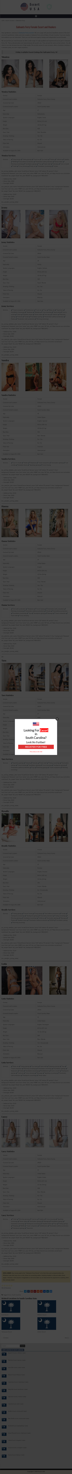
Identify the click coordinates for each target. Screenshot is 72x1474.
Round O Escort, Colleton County (17, 1353)
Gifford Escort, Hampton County (16, 1440)
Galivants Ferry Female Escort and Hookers (36, 27)
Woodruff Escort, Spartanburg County (18, 1425)
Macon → (68, 1338)
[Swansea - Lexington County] (4, 1449)
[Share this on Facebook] (28, 1291)
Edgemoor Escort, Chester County (17, 1396)
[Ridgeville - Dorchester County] (4, 1391)
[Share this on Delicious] (51, 1291)
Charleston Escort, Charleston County (18, 1382)
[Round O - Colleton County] (4, 1355)
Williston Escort (41, 1315)
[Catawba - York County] (4, 1406)
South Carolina (10, 20)
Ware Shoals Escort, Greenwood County (18, 1418)
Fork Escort (5, 1315)
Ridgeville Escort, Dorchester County (18, 1389)
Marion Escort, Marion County (16, 1455)
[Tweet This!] (25, 1291)
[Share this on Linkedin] (47, 1291)
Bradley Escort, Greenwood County (17, 1411)
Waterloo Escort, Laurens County (17, 1360)
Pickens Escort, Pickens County (16, 1374)
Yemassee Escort (7, 1332)
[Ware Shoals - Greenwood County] (4, 1420)
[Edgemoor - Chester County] (4, 1398)
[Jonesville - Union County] (4, 1369)
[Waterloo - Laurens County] (4, 1362)
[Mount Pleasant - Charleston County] (4, 1435)
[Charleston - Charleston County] (4, 1384)
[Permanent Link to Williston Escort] (54, 1306)
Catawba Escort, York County (15, 1404)
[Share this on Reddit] (38, 1291)
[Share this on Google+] (31, 1291)
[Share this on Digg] (44, 1291)
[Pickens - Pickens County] (4, 1376)
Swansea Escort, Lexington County (17, 1447)
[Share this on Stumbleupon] (41, 1291)
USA (3, 20)
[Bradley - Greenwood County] (4, 1413)
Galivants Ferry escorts (26, 33)
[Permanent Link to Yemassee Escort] (18, 1323)
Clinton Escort (41, 1332)
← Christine (5, 1338)
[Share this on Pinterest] (35, 1291)
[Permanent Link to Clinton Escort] (54, 1323)
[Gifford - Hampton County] (4, 1442)
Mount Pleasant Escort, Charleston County (19, 1433)
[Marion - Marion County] (4, 1457)
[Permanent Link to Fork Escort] (18, 1306)
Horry (9, 1295)
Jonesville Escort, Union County (16, 1367)
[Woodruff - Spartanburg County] (4, 1427)
